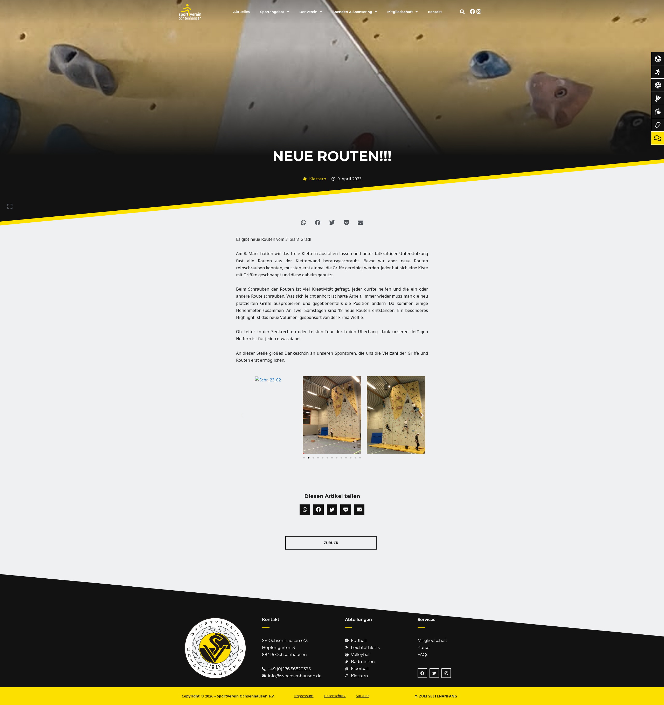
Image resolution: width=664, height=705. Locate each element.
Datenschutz (334, 695)
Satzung (363, 695)
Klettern (317, 178)
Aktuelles (241, 12)
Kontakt (435, 12)
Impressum (303, 695)
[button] (462, 11)
